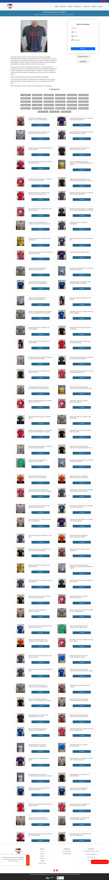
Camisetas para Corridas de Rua (84, 98)
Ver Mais (40, 125)
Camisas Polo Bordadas (72, 95)
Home (56, 6)
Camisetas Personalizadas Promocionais (84, 101)
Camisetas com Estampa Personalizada (60, 98)
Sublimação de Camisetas (60, 108)
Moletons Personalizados (72, 105)
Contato (86, 6)
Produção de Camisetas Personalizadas (26, 108)
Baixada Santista (83, 56)
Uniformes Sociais (66, 111)
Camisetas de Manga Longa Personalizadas (72, 98)
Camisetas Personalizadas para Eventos (72, 101)
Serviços (77, 6)
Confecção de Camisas (26, 105)
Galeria (94, 6)
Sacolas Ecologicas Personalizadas (37, 108)
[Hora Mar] (9, 6)
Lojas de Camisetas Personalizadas (60, 105)
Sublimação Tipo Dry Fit (72, 108)
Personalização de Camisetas (84, 105)
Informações (28, 861)
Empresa (63, 6)
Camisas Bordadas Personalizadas (49, 95)
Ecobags (37, 105)
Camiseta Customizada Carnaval (49, 98)
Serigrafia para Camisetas (49, 108)
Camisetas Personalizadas (37, 101)
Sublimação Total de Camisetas (84, 108)
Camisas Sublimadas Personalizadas (37, 98)
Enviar (84, 49)
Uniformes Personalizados (55, 111)
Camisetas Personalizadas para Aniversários (60, 101)
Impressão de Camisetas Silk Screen (49, 105)
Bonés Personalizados (37, 95)
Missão (70, 6)
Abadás (25, 95)
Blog (100, 6)
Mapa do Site (42, 863)
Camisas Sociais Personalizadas (26, 98)
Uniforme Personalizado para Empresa (43, 111)
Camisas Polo (60, 95)
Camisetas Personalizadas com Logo (49, 101)
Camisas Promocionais (84, 95)
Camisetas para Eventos (26, 101)
